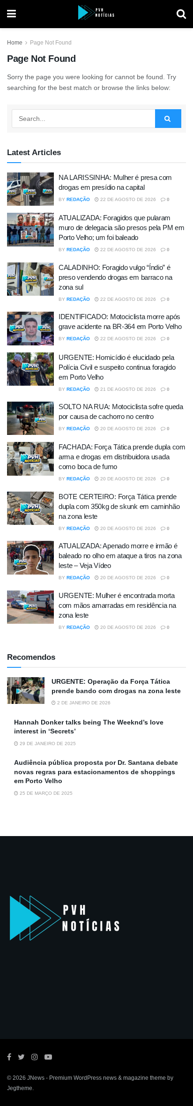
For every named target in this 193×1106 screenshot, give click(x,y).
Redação (78, 199)
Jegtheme (19, 1088)
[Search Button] (168, 118)
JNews (36, 1078)
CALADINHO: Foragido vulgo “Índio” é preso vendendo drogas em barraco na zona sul (115, 277)
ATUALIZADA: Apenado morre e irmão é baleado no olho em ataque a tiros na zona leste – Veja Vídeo (120, 555)
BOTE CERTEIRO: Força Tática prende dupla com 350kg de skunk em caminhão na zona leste (119, 506)
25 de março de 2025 (45, 793)
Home (14, 42)
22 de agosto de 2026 (127, 199)
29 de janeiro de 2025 (47, 743)
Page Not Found (51, 42)
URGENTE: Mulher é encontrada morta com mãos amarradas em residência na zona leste (117, 605)
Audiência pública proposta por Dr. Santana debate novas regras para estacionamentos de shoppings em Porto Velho (96, 772)
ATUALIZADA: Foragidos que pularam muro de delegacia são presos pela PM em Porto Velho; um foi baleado (121, 227)
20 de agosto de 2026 (127, 428)
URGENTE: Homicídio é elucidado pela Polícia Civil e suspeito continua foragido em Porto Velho (117, 367)
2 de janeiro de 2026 (83, 702)
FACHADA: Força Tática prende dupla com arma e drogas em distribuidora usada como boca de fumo (122, 457)
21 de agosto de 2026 (127, 389)
